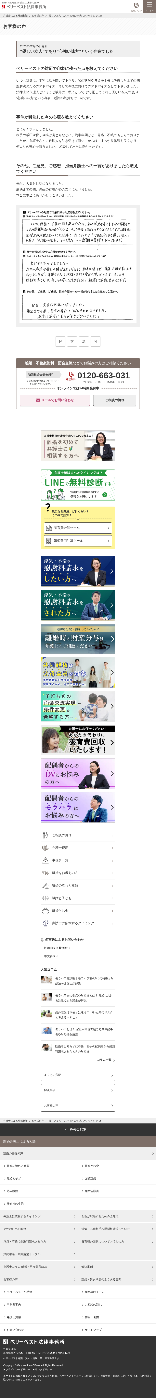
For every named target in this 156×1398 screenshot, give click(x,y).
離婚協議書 (92, 1191)
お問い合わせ (136, 11)
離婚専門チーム (95, 1292)
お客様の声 (51, 1105)
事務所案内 (14, 1304)
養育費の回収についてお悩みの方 (102, 1241)
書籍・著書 (92, 1317)
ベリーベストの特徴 (19, 1292)
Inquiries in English (56, 947)
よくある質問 (52, 1074)
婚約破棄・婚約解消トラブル (21, 1254)
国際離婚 (90, 1178)
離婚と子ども (62, 898)
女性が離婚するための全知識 (99, 1216)
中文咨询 (49, 956)
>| (95, 341)
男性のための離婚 (14, 1229)
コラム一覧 (104, 1059)
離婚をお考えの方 (65, 873)
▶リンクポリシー (42, 1369)
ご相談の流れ (115, 400)
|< (60, 341)
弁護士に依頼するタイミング (73, 923)
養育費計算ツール (67, 528)
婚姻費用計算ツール (68, 540)
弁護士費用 (60, 848)
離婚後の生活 (15, 1203)
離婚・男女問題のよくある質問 (101, 1279)
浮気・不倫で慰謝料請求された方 (24, 1241)
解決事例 (49, 1090)
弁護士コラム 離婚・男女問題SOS (25, 1266)
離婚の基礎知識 (13, 1153)
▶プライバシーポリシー (16, 1369)
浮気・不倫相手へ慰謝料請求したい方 (105, 1229)
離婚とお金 (60, 910)
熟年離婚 (12, 1191)
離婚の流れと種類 (65, 885)
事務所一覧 (60, 860)
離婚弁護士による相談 (19, 1141)
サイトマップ (93, 1329)
